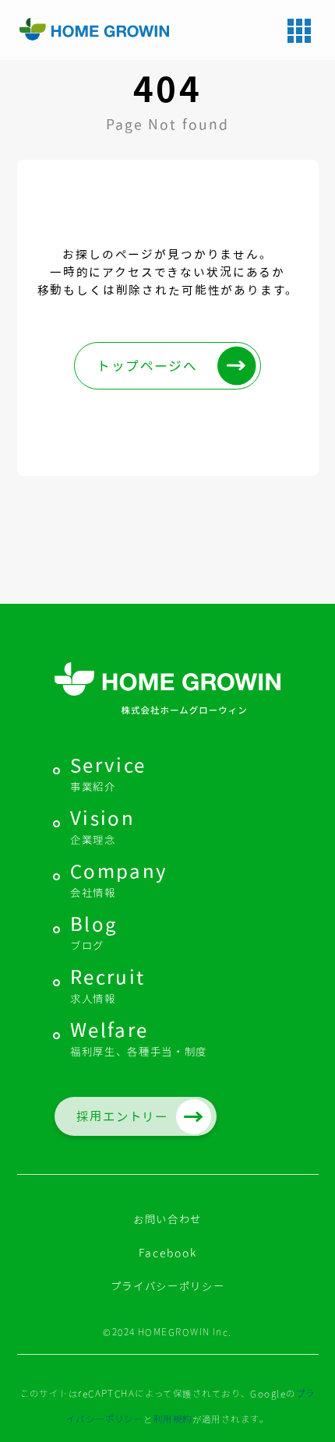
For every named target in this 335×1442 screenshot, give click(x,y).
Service (108, 774)
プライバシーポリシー (168, 1286)
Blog (94, 933)
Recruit (108, 986)
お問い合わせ (167, 1219)
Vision (102, 827)
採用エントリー (122, 1116)
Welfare (138, 1039)
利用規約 (172, 1418)
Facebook (167, 1252)
